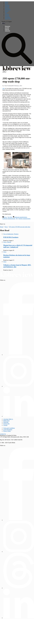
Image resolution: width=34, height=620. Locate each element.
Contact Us (3, 434)
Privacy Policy (7, 431)
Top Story (10, 217)
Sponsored (7, 9)
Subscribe (7, 30)
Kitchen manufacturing (24, 218)
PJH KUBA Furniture (10, 237)
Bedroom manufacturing (8, 218)
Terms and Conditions (9, 428)
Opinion (7, 5)
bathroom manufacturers (20, 217)
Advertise (7, 17)
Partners (7, 15)
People (6, 11)
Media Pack (8, 18)
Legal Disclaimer (7, 429)
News (6, 3)
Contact (7, 14)
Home (6, 2)
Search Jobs (6, 423)
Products (7, 8)
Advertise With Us (8, 419)
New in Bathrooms (8, 234)
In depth (7, 6)
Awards (7, 27)
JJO (3, 88)
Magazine (7, 26)
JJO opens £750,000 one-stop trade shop (19, 227)
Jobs (6, 12)
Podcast (7, 29)
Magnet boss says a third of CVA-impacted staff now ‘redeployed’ (17, 246)
